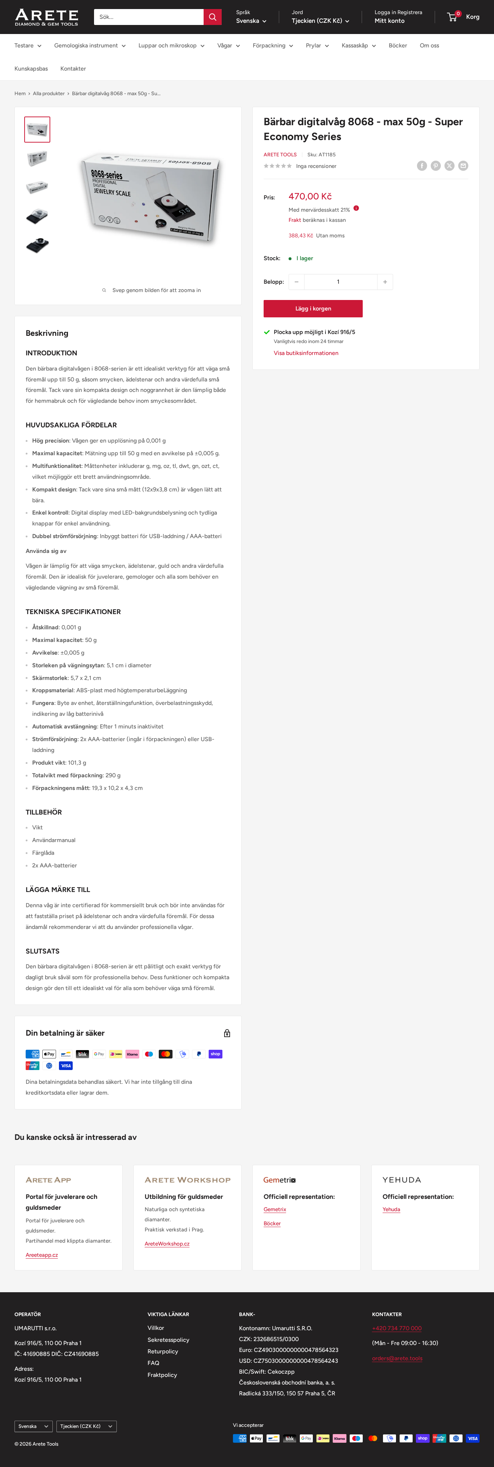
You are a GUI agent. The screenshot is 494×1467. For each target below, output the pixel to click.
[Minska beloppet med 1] (296, 281)
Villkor (156, 1327)
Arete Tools (280, 155)
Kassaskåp (355, 45)
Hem (20, 93)
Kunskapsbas (31, 68)
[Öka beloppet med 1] (385, 281)
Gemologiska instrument (86, 45)
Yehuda (391, 1209)
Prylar (313, 45)
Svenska (27, 1426)
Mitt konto (390, 20)
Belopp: (274, 281)
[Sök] (213, 17)
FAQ (153, 1363)
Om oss (429, 45)
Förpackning (269, 45)
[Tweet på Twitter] (449, 165)
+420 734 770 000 (397, 1328)
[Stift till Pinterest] (436, 165)
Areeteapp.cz (42, 1255)
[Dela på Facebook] (422, 165)
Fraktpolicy (162, 1374)
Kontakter (73, 68)
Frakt (295, 220)
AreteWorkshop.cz (167, 1243)
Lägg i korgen (313, 308)
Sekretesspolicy (168, 1339)
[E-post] (463, 165)
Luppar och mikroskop (168, 45)
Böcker (398, 45)
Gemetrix (275, 1209)
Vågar (224, 45)
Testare (24, 45)
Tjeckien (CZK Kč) (80, 1426)
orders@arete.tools (397, 1358)
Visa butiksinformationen (306, 353)
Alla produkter (49, 93)
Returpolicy (163, 1351)
